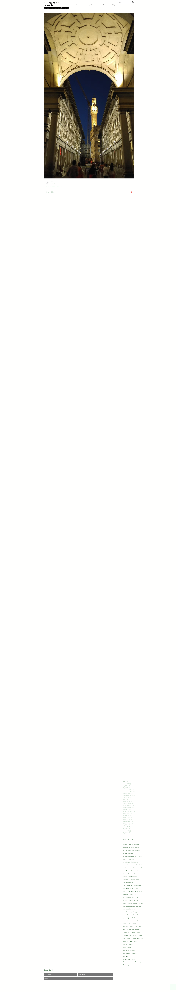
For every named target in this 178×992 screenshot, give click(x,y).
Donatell (133, 891)
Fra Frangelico (127, 897)
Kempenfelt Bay (138, 938)
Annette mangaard (128, 856)
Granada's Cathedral (129, 909)
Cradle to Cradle (127, 885)
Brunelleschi (126, 871)
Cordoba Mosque (128, 882)
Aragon (125, 859)
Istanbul (125, 924)
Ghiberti (125, 903)
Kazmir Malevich (127, 938)
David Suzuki (126, 891)
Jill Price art (126, 932)
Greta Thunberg (127, 912)
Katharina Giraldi (137, 935)
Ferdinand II (132, 894)
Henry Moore (136, 915)
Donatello (140, 891)
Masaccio (134, 953)
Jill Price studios (135, 932)
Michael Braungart (128, 962)
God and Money (138, 903)
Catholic (125, 877)
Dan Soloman (137, 885)
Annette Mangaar (128, 853)
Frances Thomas (127, 900)
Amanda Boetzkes (134, 847)
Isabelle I (136, 921)
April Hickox (138, 856)
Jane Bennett (132, 924)
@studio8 (125, 844)
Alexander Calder (134, 844)
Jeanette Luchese (128, 927)
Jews (124, 929)
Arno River (131, 859)
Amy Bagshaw (127, 850)
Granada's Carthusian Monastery (132, 906)
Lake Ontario (132, 941)
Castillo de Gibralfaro (134, 874)
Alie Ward (125, 847)
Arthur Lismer (127, 865)
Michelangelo (139, 962)
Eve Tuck (125, 894)
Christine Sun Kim (134, 880)
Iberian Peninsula (128, 921)
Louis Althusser (127, 947)
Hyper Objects (127, 918)
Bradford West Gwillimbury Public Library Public (133, 868)
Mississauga (126, 965)
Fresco (136, 900)
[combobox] (126, 2)
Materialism (126, 956)
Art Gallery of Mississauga (130, 862)
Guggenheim (137, 912)
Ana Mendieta (136, 850)
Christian (125, 880)
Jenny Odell (137, 927)
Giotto (130, 903)
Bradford (139, 865)
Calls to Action (135, 871)
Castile (125, 874)
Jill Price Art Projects (133, 929)
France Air (135, 897)
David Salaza (134, 888)
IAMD (134, 918)
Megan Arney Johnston (129, 959)
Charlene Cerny (133, 877)
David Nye (126, 888)
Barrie (133, 865)
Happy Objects (127, 915)
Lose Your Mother (128, 944)
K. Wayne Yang (127, 935)
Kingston (125, 941)
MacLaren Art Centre (129, 950)
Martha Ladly (126, 953)
